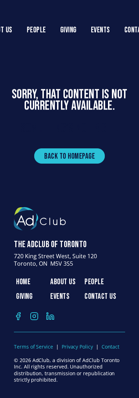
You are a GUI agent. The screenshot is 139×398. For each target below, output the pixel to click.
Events (100, 30)
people (36, 30)
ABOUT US (63, 282)
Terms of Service (33, 346)
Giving (68, 30)
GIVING (24, 296)
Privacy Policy (77, 346)
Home (23, 282)
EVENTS (60, 296)
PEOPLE (94, 282)
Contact (111, 346)
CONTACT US (100, 296)
